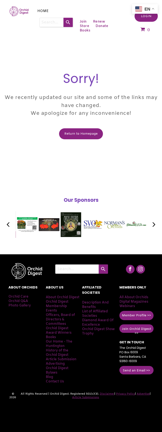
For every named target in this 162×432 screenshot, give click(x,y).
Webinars (127, 306)
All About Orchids (133, 297)
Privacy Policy (125, 394)
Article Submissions (85, 397)
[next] (154, 225)
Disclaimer (107, 394)
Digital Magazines (133, 301)
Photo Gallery (19, 305)
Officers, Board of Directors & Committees (60, 319)
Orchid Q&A (18, 301)
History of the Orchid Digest (57, 352)
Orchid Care (18, 296)
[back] (8, 225)
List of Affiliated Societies (95, 313)
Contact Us (55, 381)
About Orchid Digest (62, 297)
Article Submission (61, 359)
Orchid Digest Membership (57, 303)
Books (51, 337)
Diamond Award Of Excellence (97, 322)
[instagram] (140, 270)
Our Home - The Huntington (59, 343)
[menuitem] (43, 11)
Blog (49, 377)
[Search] (68, 22)
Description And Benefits (95, 304)
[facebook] (130, 270)
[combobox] (51, 22)
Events (51, 310)
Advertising (55, 364)
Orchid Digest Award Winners (59, 330)
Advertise (143, 394)
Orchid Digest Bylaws (57, 370)
